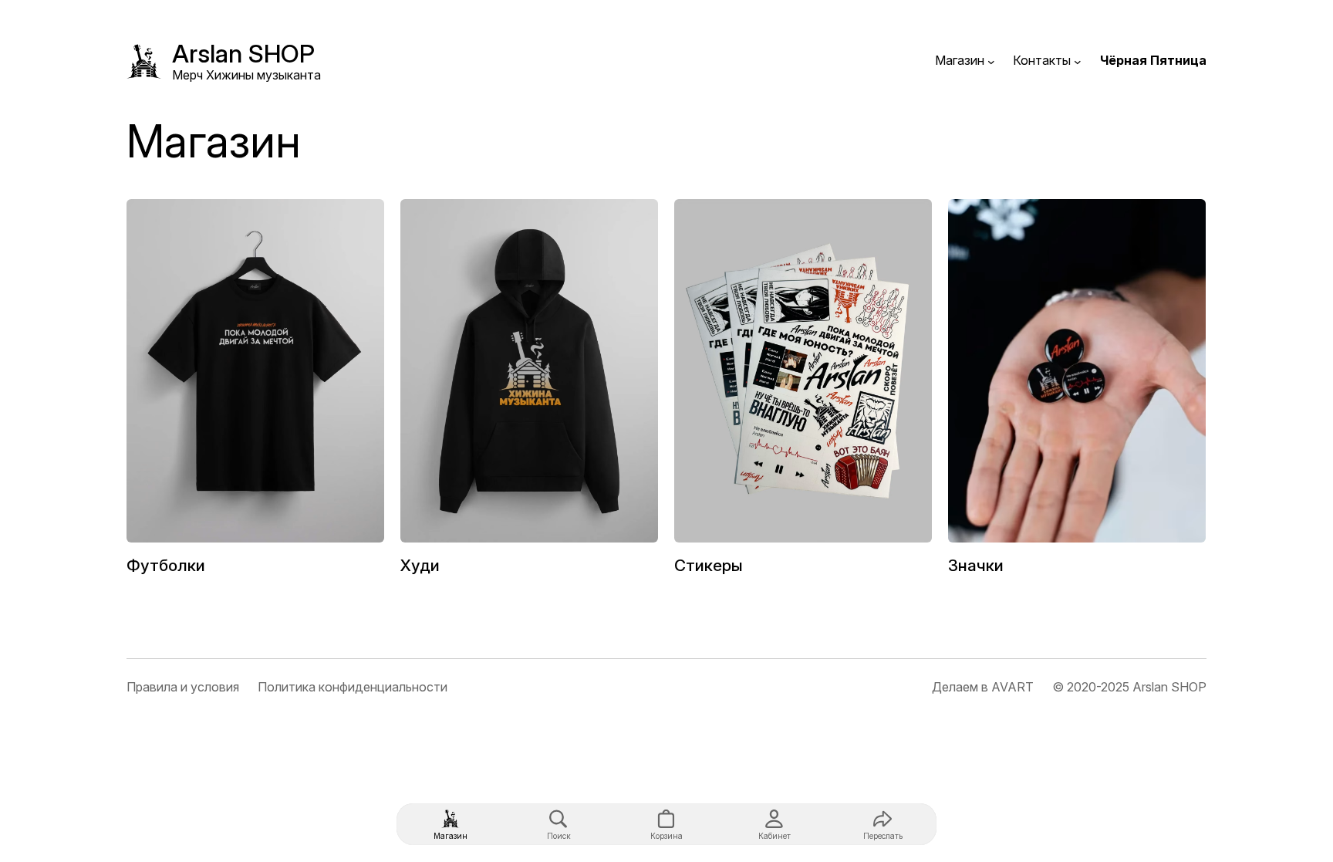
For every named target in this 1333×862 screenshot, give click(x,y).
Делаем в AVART (983, 687)
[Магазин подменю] (991, 61)
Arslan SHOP (243, 54)
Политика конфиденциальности (352, 687)
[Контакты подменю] (1078, 61)
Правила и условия (183, 687)
